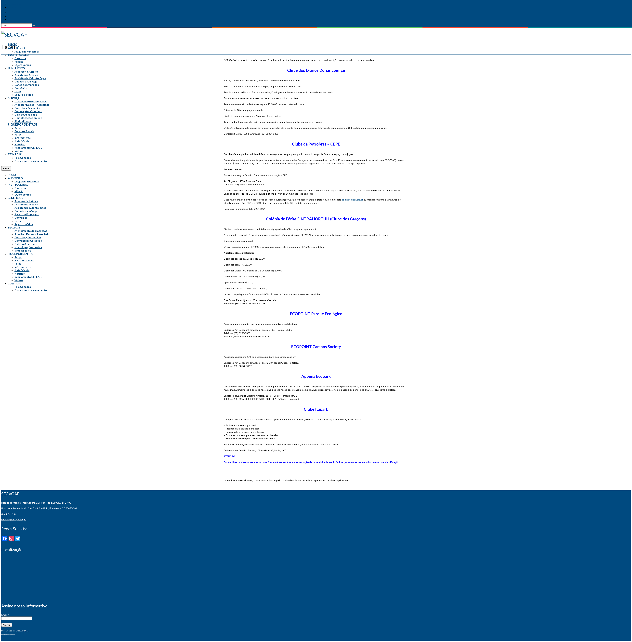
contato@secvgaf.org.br (13, 519)
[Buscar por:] (16, 25)
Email (5, 615)
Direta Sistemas (22, 631)
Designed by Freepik (8, 634)
